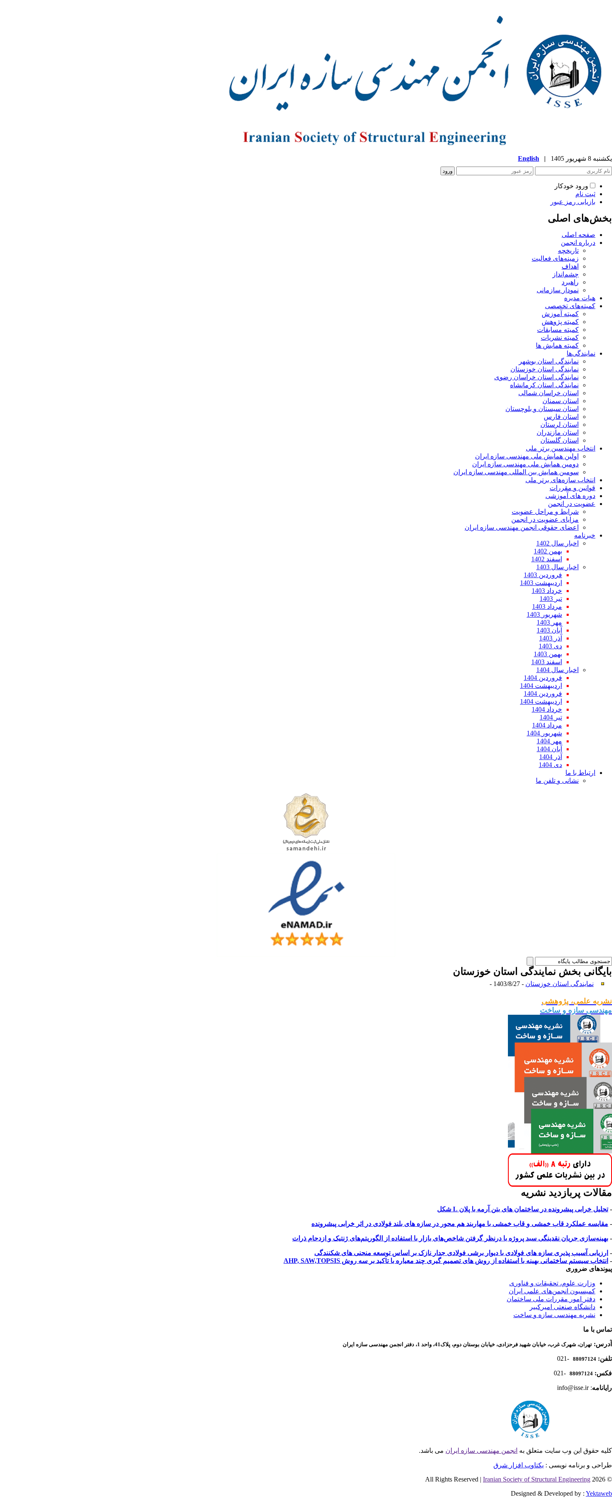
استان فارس (561, 416)
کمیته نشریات (560, 337)
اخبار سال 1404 (557, 669)
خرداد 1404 (547, 709)
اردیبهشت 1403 (541, 582)
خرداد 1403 (547, 590)
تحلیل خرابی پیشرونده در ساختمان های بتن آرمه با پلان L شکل (522, 1209)
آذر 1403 (550, 638)
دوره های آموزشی (570, 495)
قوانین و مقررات (572, 487)
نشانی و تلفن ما (557, 780)
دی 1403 (550, 646)
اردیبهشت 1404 (541, 685)
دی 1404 (550, 764)
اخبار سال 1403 (557, 566)
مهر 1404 (549, 741)
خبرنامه (584, 535)
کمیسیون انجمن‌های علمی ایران (552, 1291)
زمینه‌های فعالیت (555, 258)
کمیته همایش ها (557, 345)
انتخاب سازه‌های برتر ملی (560, 479)
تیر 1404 (551, 717)
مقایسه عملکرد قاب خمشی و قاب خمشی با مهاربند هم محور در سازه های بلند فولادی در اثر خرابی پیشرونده (459, 1223)
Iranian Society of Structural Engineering (536, 1479)
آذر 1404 (550, 756)
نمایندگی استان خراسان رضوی (536, 377)
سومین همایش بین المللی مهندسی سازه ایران (516, 472)
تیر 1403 (551, 598)
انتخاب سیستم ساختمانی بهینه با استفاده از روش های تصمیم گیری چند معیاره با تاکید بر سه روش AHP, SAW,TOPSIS (446, 1260)
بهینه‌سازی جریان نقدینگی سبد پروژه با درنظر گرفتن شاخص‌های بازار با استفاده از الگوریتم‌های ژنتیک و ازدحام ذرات (450, 1238)
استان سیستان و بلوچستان (542, 408)
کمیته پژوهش (560, 321)
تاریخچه (568, 250)
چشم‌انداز (565, 274)
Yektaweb (599, 1493)
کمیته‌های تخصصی (570, 305)
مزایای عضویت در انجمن (545, 519)
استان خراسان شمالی (548, 392)
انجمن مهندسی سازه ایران (481, 1450)
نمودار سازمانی (558, 290)
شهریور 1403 (544, 614)
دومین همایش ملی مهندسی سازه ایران (525, 464)
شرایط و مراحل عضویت (545, 511)
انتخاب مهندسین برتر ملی (560, 448)
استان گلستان (559, 440)
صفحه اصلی (578, 234)
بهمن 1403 (548, 653)
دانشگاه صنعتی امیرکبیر (562, 1306)
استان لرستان (559, 424)
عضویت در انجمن (571, 503)
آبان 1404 (549, 748)
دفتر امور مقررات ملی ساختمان (551, 1298)
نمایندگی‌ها (581, 353)
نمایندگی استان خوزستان (544, 369)
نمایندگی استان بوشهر (549, 361)
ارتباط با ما (580, 772)
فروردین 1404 (543, 677)
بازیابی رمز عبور (572, 201)
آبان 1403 (549, 630)
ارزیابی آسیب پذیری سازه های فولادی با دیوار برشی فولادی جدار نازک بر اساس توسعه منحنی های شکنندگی (461, 1252)
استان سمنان (560, 400)
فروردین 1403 (543, 574)
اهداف (570, 266)
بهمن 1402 (548, 551)
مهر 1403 (549, 622)
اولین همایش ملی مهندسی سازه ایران (527, 456)
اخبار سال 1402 (557, 543)
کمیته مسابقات (558, 329)
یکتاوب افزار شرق (518, 1465)
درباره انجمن (578, 242)
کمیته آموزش (560, 313)
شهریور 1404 (544, 733)
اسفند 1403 (546, 661)
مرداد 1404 (547, 725)
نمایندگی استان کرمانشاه (544, 384)
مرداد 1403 (547, 606)
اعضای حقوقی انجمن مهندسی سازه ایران (522, 527)
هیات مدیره (579, 297)
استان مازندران (558, 432)
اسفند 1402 (546, 559)
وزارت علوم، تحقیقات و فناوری (552, 1283)
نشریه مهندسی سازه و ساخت (554, 1314)
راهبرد (570, 282)
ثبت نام (585, 193)
